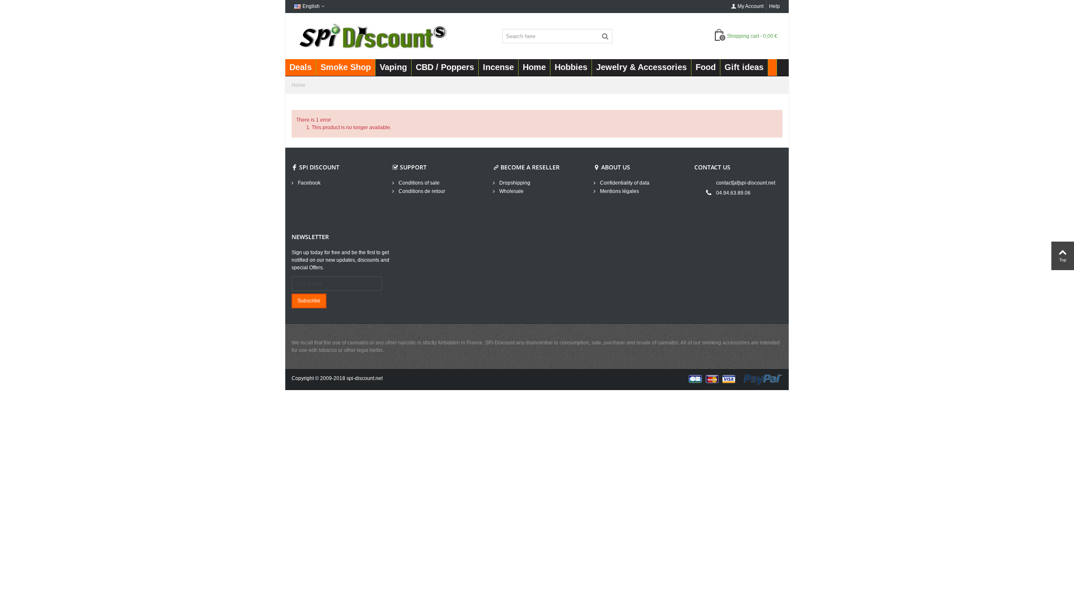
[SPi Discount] (372, 36)
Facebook (309, 183)
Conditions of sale (418, 183)
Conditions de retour (421, 191)
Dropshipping (514, 183)
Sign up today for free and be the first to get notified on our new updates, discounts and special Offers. (340, 260)
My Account (751, 6)
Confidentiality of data (624, 183)
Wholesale (511, 191)
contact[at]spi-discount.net (745, 183)
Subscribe (309, 301)
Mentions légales (619, 191)
